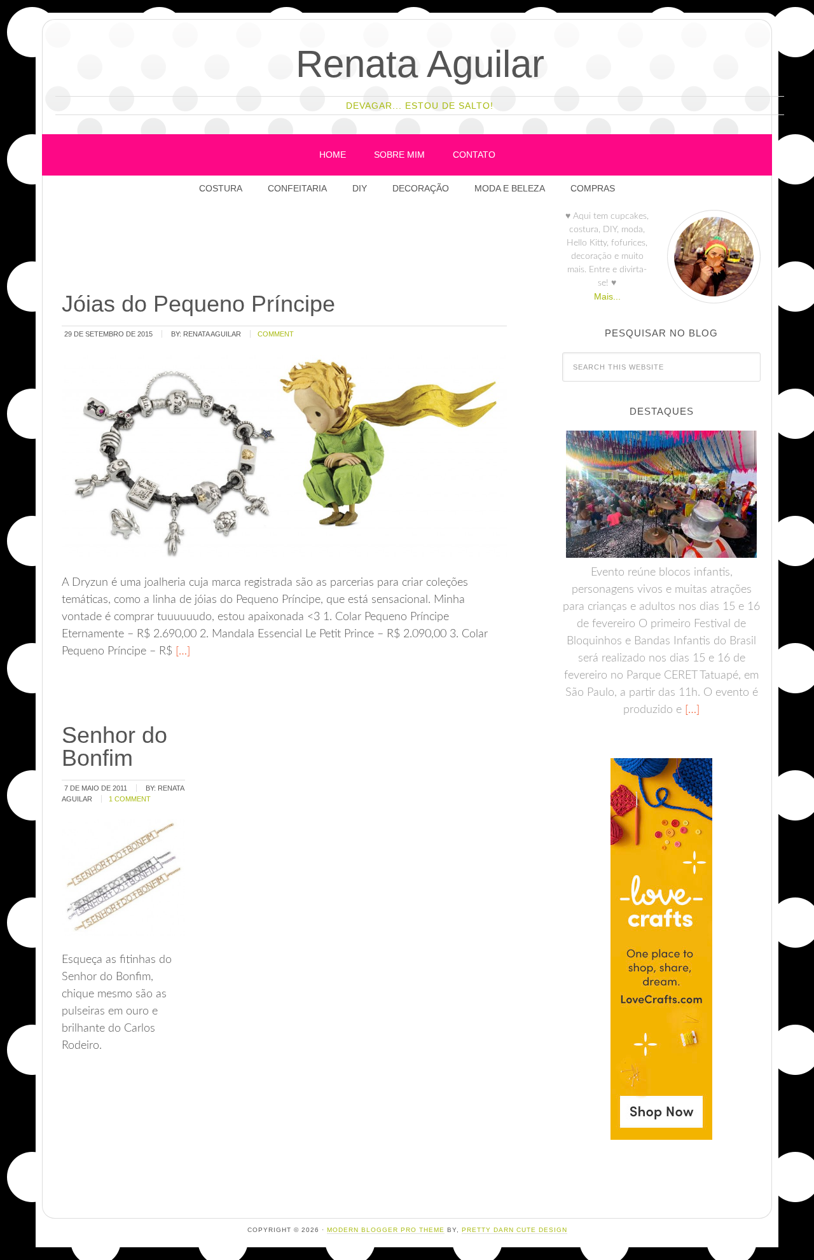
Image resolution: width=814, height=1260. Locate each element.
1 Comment (130, 799)
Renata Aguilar (420, 64)
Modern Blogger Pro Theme (386, 1229)
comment (276, 334)
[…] (181, 651)
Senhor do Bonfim (114, 746)
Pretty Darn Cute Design (514, 1229)
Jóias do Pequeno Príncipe (198, 304)
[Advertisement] (291, 247)
